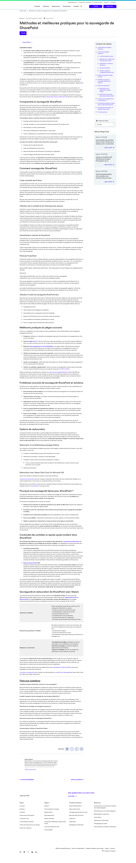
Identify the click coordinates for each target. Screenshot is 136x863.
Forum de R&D (48, 830)
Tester (23, 33)
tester (96, 6)
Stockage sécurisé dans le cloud (78, 812)
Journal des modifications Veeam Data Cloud (55, 823)
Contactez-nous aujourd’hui (27, 672)
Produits (37, 6)
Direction (22, 809)
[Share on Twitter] (72, 749)
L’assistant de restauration (27, 479)
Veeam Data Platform (75, 806)
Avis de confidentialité (78, 848)
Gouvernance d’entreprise (27, 815)
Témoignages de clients (100, 823)
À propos (22, 806)
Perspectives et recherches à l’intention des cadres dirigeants (105, 807)
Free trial (110, 6)
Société (76, 6)
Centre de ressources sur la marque (30, 825)
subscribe (71, 796)
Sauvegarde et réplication (76, 825)
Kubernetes (72, 822)
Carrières (22, 812)
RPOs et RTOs (65, 369)
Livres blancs (97, 817)
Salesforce (72, 818)
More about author (31, 770)
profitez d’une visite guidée (63, 672)
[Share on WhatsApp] (77, 749)
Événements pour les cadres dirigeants (105, 811)
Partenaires (67, 6)
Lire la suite (108, 148)
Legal (106, 848)
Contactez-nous (24, 818)
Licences (112, 848)
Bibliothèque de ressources (101, 814)
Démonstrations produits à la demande (105, 827)
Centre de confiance (25, 828)
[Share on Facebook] (67, 749)
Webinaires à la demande (101, 820)
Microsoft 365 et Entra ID (76, 815)
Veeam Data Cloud (56, 97)
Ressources (56, 6)
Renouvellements (49, 815)
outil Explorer (35, 486)
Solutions (46, 6)
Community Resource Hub (51, 827)
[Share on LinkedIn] (81, 749)
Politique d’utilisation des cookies (95, 848)
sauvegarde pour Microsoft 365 (61, 667)
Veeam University (49, 818)
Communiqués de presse (26, 822)
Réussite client (48, 812)
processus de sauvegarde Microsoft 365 (60, 372)
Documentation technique (51, 809)
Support (46, 806)
